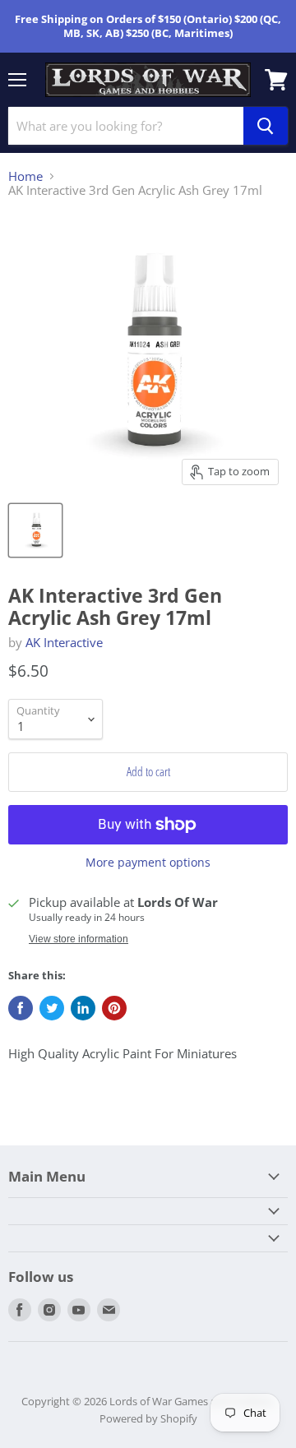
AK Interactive (64, 642)
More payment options (148, 862)
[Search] (265, 126)
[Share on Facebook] (20, 1008)
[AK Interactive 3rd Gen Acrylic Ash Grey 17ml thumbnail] (35, 530)
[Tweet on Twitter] (51, 1008)
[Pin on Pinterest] (114, 1008)
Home (25, 176)
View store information (78, 939)
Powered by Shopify (148, 1418)
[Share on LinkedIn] (83, 1008)
